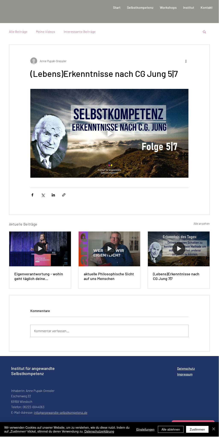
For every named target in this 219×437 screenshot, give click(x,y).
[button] (204, 31)
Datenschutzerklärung (99, 431)
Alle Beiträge (18, 31)
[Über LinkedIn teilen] (53, 195)
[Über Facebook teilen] (32, 195)
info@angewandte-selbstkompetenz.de (60, 412)
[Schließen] (213, 429)
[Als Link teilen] (64, 195)
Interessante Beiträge (80, 31)
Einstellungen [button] (145, 429)
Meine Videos (45, 31)
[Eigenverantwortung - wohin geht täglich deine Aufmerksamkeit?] (40, 249)
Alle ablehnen (171, 429)
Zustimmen (197, 429)
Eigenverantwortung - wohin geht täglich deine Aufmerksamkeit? (38, 276)
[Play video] (109, 133)
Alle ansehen (202, 223)
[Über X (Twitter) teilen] (43, 195)
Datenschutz (186, 368)
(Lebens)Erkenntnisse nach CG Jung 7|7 (176, 276)
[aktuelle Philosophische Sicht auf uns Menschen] (109, 249)
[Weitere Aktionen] (185, 60)
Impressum (185, 374)
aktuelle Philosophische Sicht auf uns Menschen (109, 276)
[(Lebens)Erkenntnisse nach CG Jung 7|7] (179, 249)
